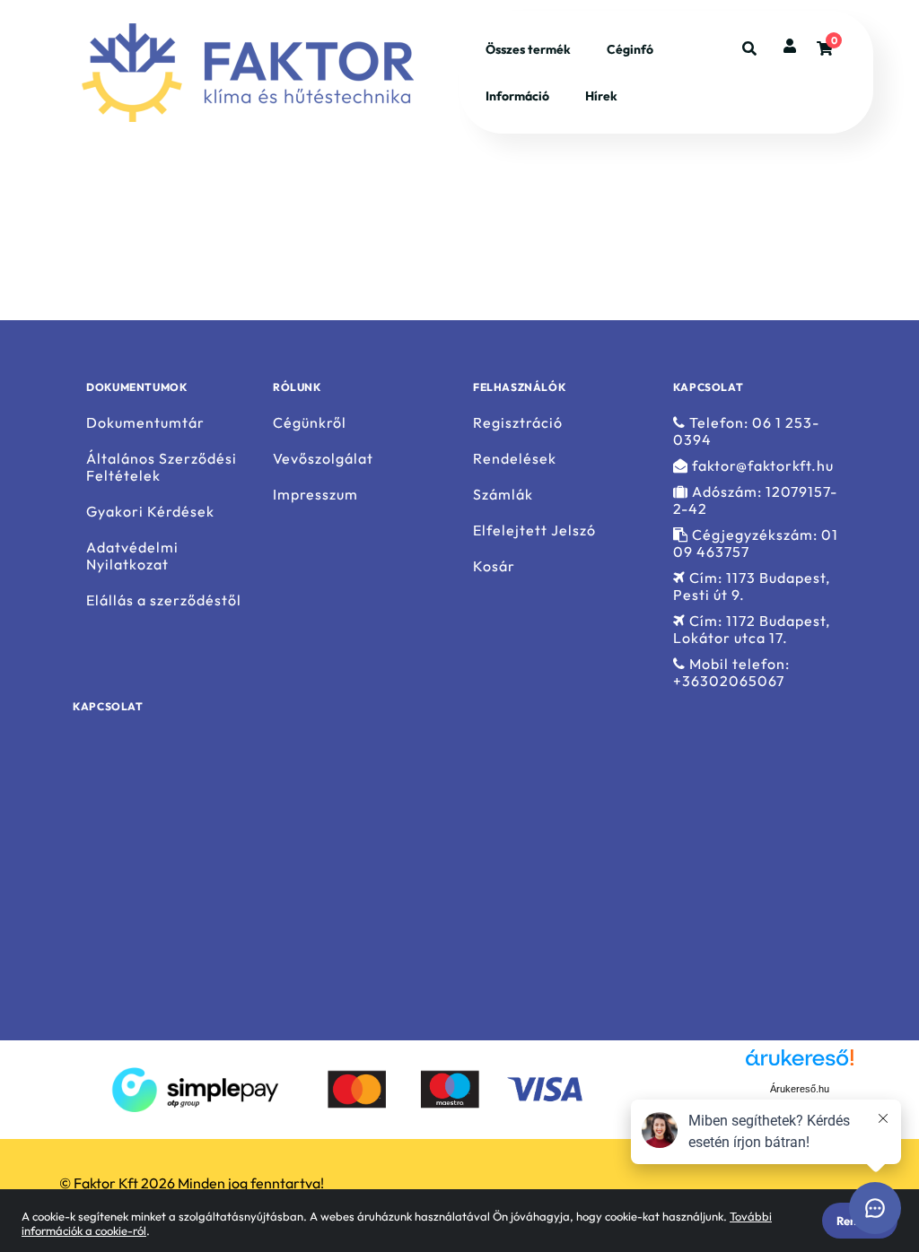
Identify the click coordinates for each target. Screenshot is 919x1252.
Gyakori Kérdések (150, 511)
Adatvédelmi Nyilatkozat (132, 556)
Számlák (503, 494)
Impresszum (315, 494)
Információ (517, 96)
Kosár (494, 566)
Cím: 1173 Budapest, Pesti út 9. (751, 586)
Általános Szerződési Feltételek (161, 467)
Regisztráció (518, 422)
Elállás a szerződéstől (163, 600)
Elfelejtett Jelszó (534, 530)
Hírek (601, 96)
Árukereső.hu (799, 1088)
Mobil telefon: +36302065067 (731, 673)
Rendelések (514, 458)
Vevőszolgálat (323, 458)
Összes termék (528, 49)
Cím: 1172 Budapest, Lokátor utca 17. (751, 630)
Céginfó (630, 49)
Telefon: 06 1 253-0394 (746, 430)
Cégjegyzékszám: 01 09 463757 (755, 543)
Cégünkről (309, 422)
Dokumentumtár (145, 422)
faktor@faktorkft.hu (761, 465)
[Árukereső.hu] (710, 1088)
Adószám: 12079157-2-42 (755, 500)
